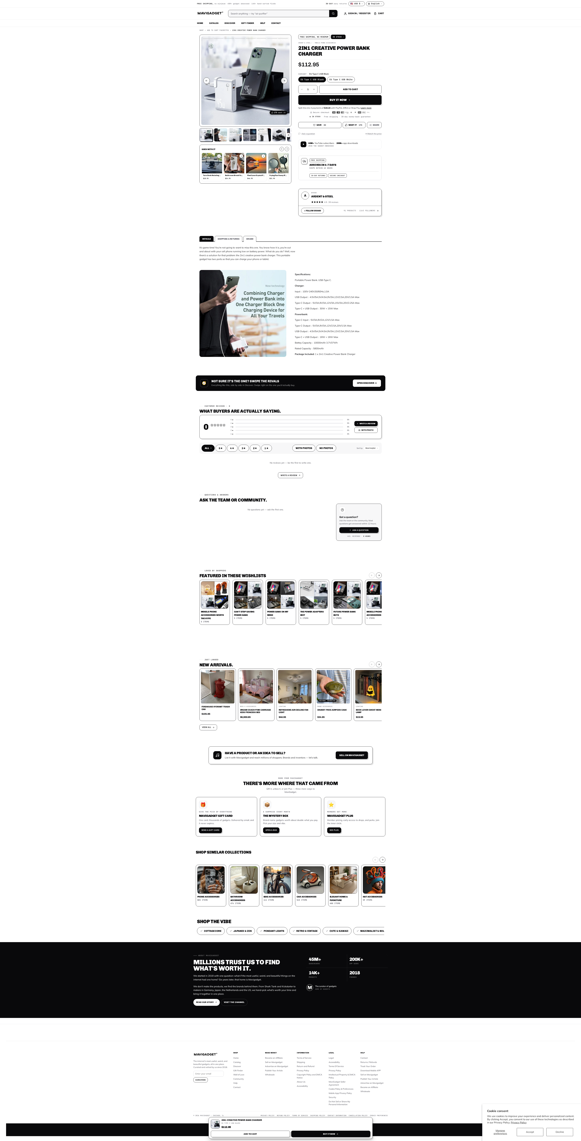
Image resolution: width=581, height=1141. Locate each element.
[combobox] (257, 554)
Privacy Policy (519, 1122)
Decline (560, 1131)
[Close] (332, 512)
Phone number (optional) (263, 547)
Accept (530, 1131)
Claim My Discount (290, 585)
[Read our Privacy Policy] (330, 570)
